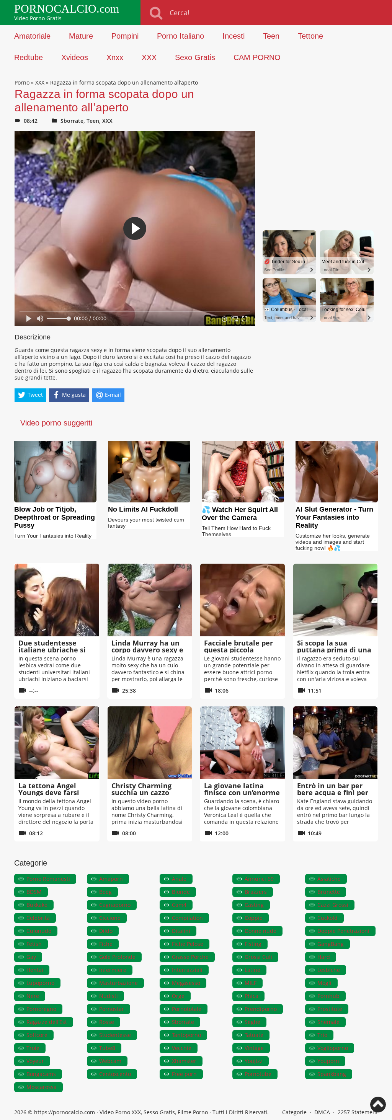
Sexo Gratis (195, 57)
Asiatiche (329, 878)
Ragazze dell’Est (46, 1021)
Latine (252, 969)
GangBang (330, 943)
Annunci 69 (259, 878)
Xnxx (114, 57)
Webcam (110, 1061)
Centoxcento (115, 1074)
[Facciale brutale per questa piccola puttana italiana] (242, 600)
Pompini (125, 36)
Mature (81, 36)
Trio (322, 1034)
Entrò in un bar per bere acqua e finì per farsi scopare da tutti (333, 792)
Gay (31, 956)
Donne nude (260, 930)
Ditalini (181, 930)
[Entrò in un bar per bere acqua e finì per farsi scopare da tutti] (335, 742)
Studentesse (115, 1034)
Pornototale (186, 1008)
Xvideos (74, 57)
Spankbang (331, 1074)
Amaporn (111, 878)
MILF (250, 982)
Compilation (187, 917)
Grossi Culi (258, 956)
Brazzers (256, 891)
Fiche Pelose (187, 943)
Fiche (106, 943)
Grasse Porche (190, 956)
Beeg (105, 891)
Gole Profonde (117, 956)
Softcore (36, 1034)
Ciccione (110, 917)
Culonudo (38, 930)
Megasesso (186, 982)
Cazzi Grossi (332, 904)
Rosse (106, 1021)
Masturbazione (118, 982)
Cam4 (179, 904)
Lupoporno (40, 982)
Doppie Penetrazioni (343, 930)
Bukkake (36, 904)
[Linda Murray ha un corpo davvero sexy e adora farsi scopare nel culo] (150, 600)
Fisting (253, 943)
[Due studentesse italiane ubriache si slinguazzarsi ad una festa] (57, 600)
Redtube (28, 57)
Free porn (184, 1074)
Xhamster (184, 1061)
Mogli (324, 982)
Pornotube (258, 1074)
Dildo (106, 930)
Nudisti (108, 995)
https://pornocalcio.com (64, 1112)
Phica (251, 995)
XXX (149, 57)
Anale (179, 878)
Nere (32, 995)
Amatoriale (32, 36)
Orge (178, 995)
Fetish (34, 943)
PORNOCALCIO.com (66, 9)
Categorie (294, 1112)
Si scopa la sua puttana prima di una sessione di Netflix (334, 649)
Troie (32, 1048)
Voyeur (35, 1061)
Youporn (328, 1061)
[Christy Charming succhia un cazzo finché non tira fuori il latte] (150, 742)
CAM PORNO (257, 57)
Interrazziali (187, 969)
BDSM (34, 891)
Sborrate (71, 120)
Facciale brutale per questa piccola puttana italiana (238, 649)
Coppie (254, 917)
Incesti (233, 36)
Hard (323, 956)
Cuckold (327, 917)
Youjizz (254, 1061)
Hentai (34, 969)
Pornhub (328, 995)
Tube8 (107, 1048)
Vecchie (181, 1048)
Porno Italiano (180, 36)
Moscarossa (41, 1087)
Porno (22, 82)
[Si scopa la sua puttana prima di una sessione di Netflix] (335, 600)
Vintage (254, 1048)
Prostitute (329, 1008)
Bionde (181, 891)
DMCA (322, 1112)
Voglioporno (332, 1048)
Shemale (328, 1021)
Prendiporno (261, 1008)
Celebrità (38, 917)
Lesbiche (328, 969)
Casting (254, 904)
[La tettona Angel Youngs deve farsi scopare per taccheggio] (57, 742)
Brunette (328, 891)
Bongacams (41, 1074)
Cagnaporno (115, 904)
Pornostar (111, 1008)
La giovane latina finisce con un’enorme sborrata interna (242, 792)
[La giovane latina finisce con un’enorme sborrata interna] (242, 742)
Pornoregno (41, 1008)
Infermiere (112, 969)
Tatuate (254, 1034)
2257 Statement (358, 1112)
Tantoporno (186, 1034)
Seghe (252, 1021)
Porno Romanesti (48, 878)
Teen (271, 36)
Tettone (310, 36)
